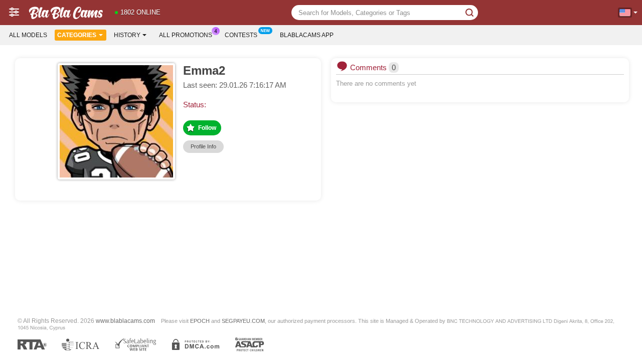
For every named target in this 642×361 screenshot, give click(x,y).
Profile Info (203, 146)
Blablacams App (307, 35)
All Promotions (185, 35)
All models (28, 35)
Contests (241, 35)
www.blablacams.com (125, 320)
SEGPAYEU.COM (243, 321)
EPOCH (200, 321)
